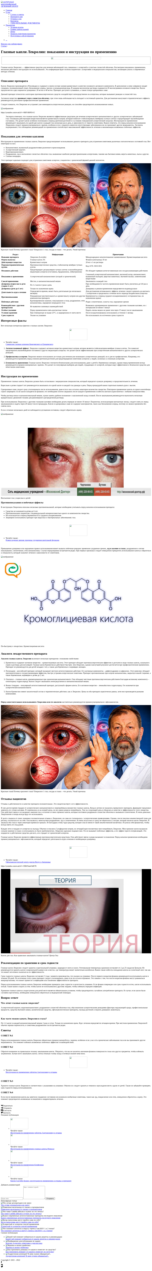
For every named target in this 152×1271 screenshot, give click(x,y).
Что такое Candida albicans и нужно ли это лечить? (21, 1214)
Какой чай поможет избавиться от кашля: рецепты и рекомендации (33, 1239)
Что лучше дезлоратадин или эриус (15, 1205)
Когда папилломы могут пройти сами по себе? (20, 1222)
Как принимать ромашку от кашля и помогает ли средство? (30, 1252)
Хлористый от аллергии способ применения (19, 1226)
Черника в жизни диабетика (17, 1247)
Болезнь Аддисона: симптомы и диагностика (24, 1243)
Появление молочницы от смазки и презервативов (21, 1209)
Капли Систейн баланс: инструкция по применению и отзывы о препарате (40, 1181)
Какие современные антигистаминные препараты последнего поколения (30, 1218)
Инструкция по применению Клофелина (27, 1165)
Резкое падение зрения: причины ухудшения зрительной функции (32, 540)
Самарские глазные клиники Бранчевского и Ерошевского (29, 344)
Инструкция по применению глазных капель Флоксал (32, 1149)
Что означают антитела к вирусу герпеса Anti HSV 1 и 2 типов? (27, 1231)
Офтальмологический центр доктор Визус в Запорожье (28, 862)
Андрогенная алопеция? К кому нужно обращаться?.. (27, 1256)
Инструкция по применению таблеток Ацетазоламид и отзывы (31, 1072)
